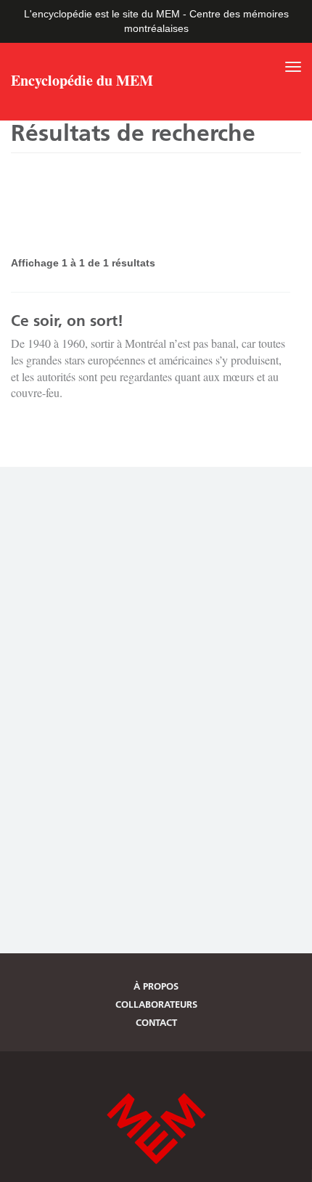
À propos (156, 986)
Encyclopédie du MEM (82, 82)
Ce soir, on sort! (67, 320)
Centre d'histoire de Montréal (156, 1129)
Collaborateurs (156, 1004)
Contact (156, 1022)
